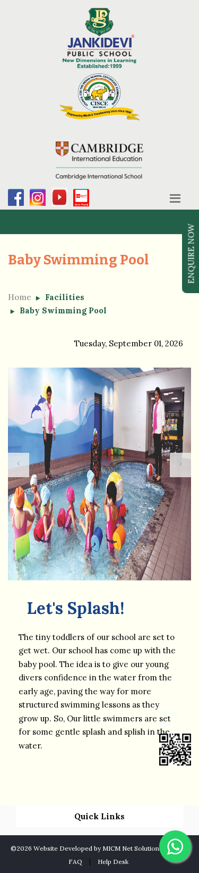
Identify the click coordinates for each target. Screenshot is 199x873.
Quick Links (99, 816)
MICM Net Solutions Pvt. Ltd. (145, 848)
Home (19, 297)
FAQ (75, 862)
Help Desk (113, 862)
